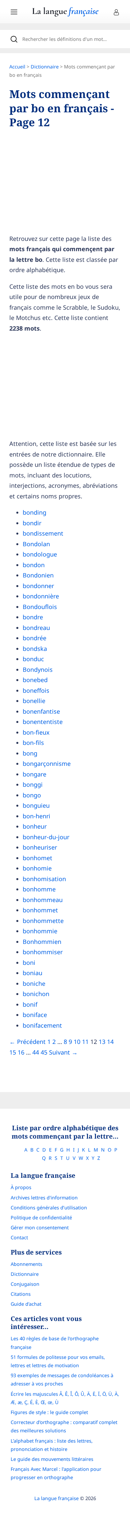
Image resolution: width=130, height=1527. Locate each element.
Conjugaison (25, 1284)
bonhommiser (43, 952)
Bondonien (38, 575)
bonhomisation (44, 879)
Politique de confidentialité (41, 1217)
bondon (34, 565)
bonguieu (36, 805)
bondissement (43, 533)
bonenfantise (41, 711)
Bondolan (36, 544)
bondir (32, 523)
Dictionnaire (45, 66)
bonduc (33, 659)
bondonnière (41, 596)
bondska (35, 649)
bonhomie (37, 868)
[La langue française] (65, 14)
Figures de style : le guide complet (49, 1412)
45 (44, 1052)
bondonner (38, 586)
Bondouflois (40, 607)
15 (12, 1052)
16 (21, 1052)
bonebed (35, 680)
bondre (33, 617)
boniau (32, 973)
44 (35, 1052)
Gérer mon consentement (40, 1227)
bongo (32, 795)
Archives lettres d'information (44, 1197)
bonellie (34, 701)
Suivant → (63, 1052)
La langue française (56, 1498)
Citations (21, 1294)
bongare (34, 774)
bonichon (36, 994)
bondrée (34, 638)
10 (77, 1042)
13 (102, 1042)
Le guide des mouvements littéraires (52, 1459)
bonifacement (42, 1025)
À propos (21, 1187)
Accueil (17, 66)
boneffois (36, 690)
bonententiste (43, 722)
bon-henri (36, 816)
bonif (30, 1004)
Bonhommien (42, 942)
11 (85, 1042)
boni (29, 963)
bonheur (35, 826)
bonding (34, 512)
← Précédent (27, 1042)
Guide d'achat (26, 1304)
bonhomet (37, 858)
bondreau (36, 628)
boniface (35, 1015)
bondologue (40, 554)
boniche (34, 983)
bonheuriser (40, 847)
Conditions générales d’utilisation (49, 1207)
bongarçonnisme (47, 763)
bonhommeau (43, 900)
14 (110, 1042)
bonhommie (40, 931)
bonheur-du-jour (46, 837)
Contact (19, 1237)
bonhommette (43, 921)
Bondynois (38, 669)
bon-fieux (36, 732)
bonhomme (39, 889)
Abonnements (26, 1264)
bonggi (33, 784)
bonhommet (40, 910)
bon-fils (33, 743)
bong (30, 753)
